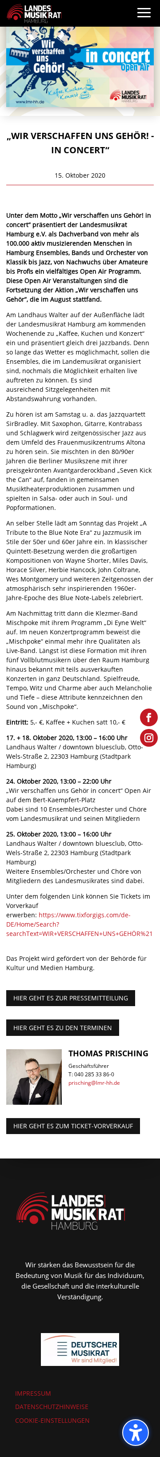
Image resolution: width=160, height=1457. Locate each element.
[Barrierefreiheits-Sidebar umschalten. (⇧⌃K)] (135, 1432)
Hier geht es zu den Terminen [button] (62, 1027)
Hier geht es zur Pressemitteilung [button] (70, 998)
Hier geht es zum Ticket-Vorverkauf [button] (73, 1126)
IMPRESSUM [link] (33, 1393)
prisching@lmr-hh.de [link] (94, 1083)
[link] (34, 12)
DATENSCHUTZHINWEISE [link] (51, 1406)
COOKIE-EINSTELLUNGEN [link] (52, 1420)
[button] (144, 21)
